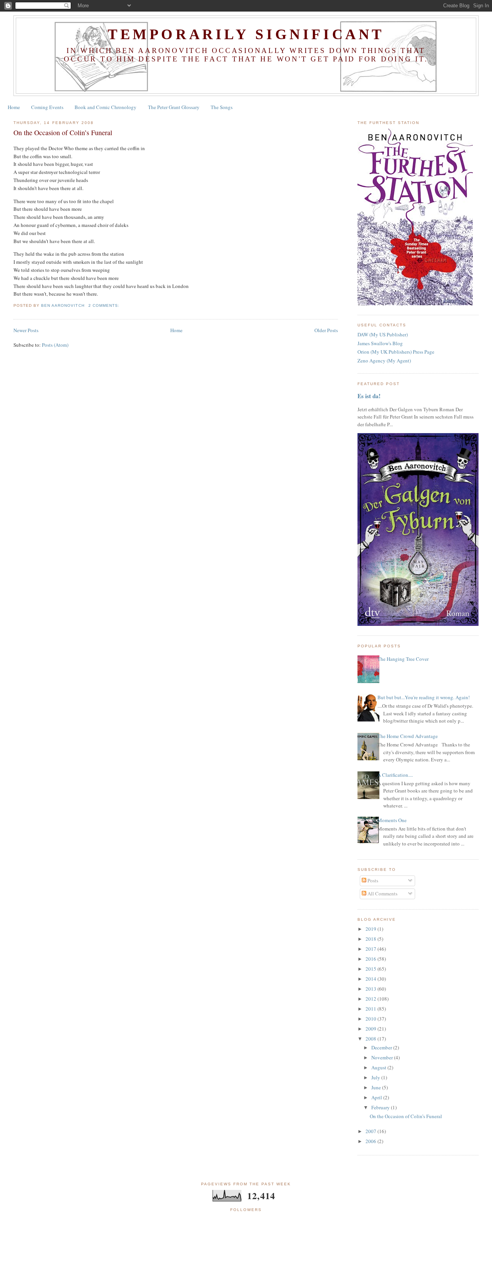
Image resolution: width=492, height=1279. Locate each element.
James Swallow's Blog (380, 343)
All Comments (381, 893)
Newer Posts (25, 330)
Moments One (392, 820)
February (381, 1107)
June (376, 1087)
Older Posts (326, 330)
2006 (371, 1141)
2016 (371, 958)
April (377, 1097)
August (379, 1067)
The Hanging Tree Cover (403, 658)
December (382, 1047)
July (376, 1077)
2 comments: (104, 305)
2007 (371, 1131)
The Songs (222, 107)
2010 (371, 1018)
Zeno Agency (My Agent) (384, 360)
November (382, 1057)
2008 (371, 1038)
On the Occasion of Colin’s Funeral (62, 132)
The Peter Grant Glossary (173, 107)
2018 (371, 938)
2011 (371, 1008)
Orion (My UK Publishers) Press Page (395, 351)
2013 (371, 988)
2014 (371, 978)
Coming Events (47, 107)
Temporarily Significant (246, 34)
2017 (371, 948)
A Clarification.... (395, 774)
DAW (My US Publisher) (382, 334)
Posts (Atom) (55, 344)
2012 (371, 998)
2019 (371, 928)
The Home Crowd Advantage (407, 736)
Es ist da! (369, 396)
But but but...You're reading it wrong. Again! (423, 697)
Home (14, 107)
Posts (372, 880)
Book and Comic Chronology (105, 107)
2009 (371, 1028)
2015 (371, 968)
